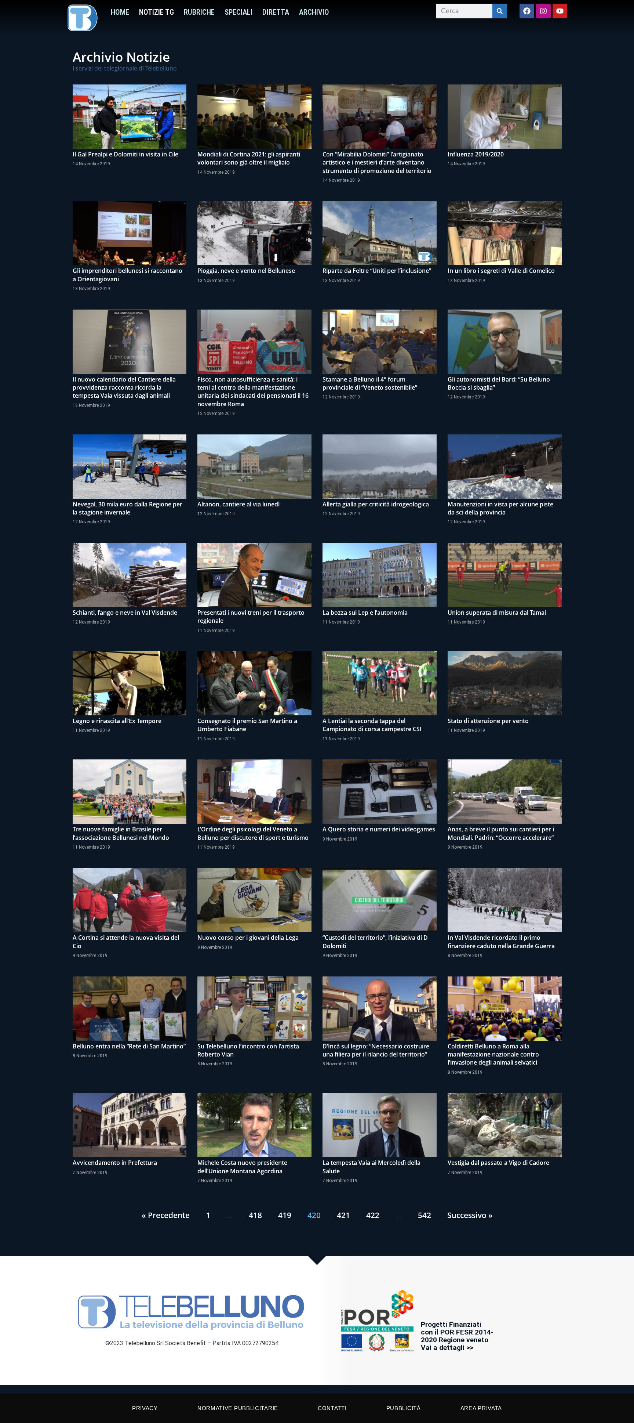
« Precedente (166, 1215)
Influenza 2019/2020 (476, 154)
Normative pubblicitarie (237, 1408)
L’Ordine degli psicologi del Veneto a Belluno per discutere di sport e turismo (253, 833)
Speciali (238, 12)
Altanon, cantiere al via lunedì (238, 504)
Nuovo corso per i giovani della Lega (248, 937)
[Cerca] (499, 11)
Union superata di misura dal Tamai (497, 612)
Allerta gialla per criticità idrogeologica (376, 504)
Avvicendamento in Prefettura (115, 1163)
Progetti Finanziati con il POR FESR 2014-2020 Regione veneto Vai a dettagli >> (457, 1336)
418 (255, 1215)
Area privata (481, 1408)
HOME (120, 12)
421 (343, 1215)
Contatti (332, 1408)
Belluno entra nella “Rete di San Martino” (129, 1046)
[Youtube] (560, 11)
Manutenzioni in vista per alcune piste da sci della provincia (500, 508)
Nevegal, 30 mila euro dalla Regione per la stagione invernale (127, 508)
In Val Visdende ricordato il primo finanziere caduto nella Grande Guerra (501, 941)
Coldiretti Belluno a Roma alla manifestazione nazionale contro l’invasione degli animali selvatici (493, 1054)
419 (284, 1215)
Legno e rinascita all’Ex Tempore (117, 721)
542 (424, 1215)
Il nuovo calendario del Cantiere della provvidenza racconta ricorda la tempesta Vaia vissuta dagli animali (124, 387)
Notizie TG (156, 12)
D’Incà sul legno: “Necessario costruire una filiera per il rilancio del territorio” (376, 1050)
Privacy (145, 1408)
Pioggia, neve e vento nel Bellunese (246, 271)
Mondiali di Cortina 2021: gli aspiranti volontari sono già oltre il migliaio (248, 158)
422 (372, 1215)
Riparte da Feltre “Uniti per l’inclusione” (377, 271)
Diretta (275, 12)
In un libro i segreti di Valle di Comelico (501, 271)
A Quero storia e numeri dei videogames (379, 829)
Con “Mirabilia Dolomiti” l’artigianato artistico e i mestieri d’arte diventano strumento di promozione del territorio (377, 162)
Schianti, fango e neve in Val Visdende (125, 612)
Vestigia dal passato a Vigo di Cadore (498, 1163)
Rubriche (199, 12)
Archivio (314, 12)
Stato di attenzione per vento (488, 721)
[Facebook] (527, 11)
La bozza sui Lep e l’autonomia (365, 612)
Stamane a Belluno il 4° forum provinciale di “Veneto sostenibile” (370, 383)
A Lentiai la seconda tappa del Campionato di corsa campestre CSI (372, 725)
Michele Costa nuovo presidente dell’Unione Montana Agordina (242, 1167)
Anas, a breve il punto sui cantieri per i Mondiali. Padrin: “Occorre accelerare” (501, 833)
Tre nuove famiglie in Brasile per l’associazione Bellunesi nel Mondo (121, 833)
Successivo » (470, 1215)
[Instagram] (543, 11)
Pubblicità (403, 1408)
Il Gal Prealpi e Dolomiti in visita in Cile (125, 154)
